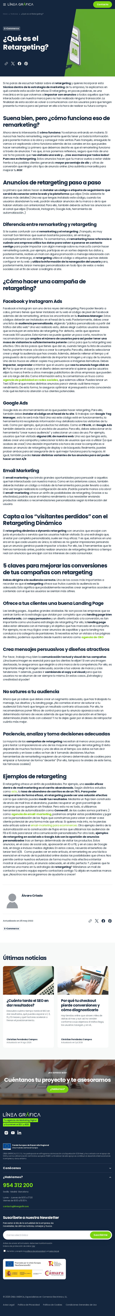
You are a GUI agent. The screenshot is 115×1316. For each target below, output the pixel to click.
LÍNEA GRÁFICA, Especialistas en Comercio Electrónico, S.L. (39, 1296)
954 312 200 (18, 1185)
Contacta (102, 4)
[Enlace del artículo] (28, 1007)
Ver (33, 1246)
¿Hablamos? (57, 1089)
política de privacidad (35, 1251)
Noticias (14, 14)
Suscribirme (101, 1235)
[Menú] (4, 4)
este (14, 791)
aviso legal (54, 1251)
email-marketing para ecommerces (54, 825)
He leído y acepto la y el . (33, 1251)
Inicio (5, 14)
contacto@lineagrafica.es (16, 1206)
